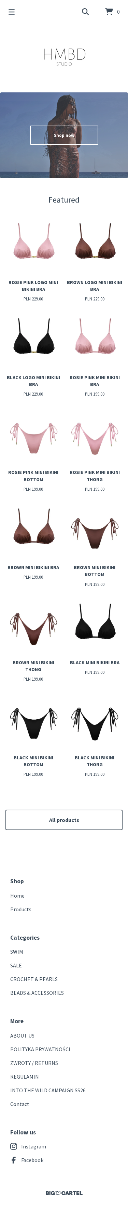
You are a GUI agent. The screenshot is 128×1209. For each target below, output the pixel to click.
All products (64, 819)
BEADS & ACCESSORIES (37, 992)
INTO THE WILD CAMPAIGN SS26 (48, 1090)
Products (20, 909)
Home (17, 895)
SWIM (16, 951)
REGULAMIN (24, 1076)
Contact (19, 1104)
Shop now (64, 135)
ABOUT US (22, 1035)
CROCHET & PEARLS (34, 979)
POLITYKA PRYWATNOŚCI (40, 1049)
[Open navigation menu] (11, 12)
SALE (16, 965)
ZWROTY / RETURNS (34, 1062)
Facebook (32, 1160)
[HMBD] (64, 55)
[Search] (85, 11)
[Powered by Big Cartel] (64, 1193)
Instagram (33, 1146)
